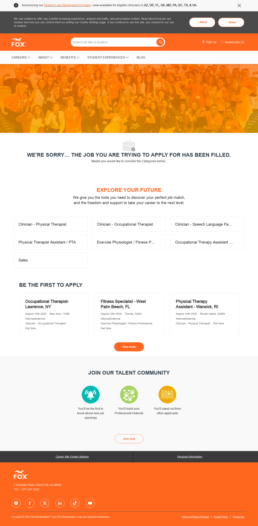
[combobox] (118, 42)
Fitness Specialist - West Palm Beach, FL (123, 304)
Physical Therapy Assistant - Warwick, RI (197, 304)
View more (129, 346)
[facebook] (16, 503)
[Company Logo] (21, 42)
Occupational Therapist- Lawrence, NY (47, 304)
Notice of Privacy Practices (195, 516)
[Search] (160, 42)
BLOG (141, 57)
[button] (209, 42)
